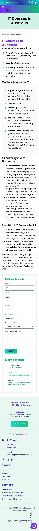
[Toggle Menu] (34, 9)
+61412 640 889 (13, 447)
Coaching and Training (11, 499)
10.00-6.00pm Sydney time (20, 405)
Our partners (7, 489)
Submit (11, 351)
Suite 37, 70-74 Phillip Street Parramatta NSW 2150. (20, 415)
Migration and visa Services (13, 496)
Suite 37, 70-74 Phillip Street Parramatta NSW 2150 (19, 384)
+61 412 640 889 (15, 368)
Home (4, 470)
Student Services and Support (14, 492)
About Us (5, 473)
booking (5, 480)
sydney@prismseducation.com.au (20, 375)
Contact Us (6, 476)
